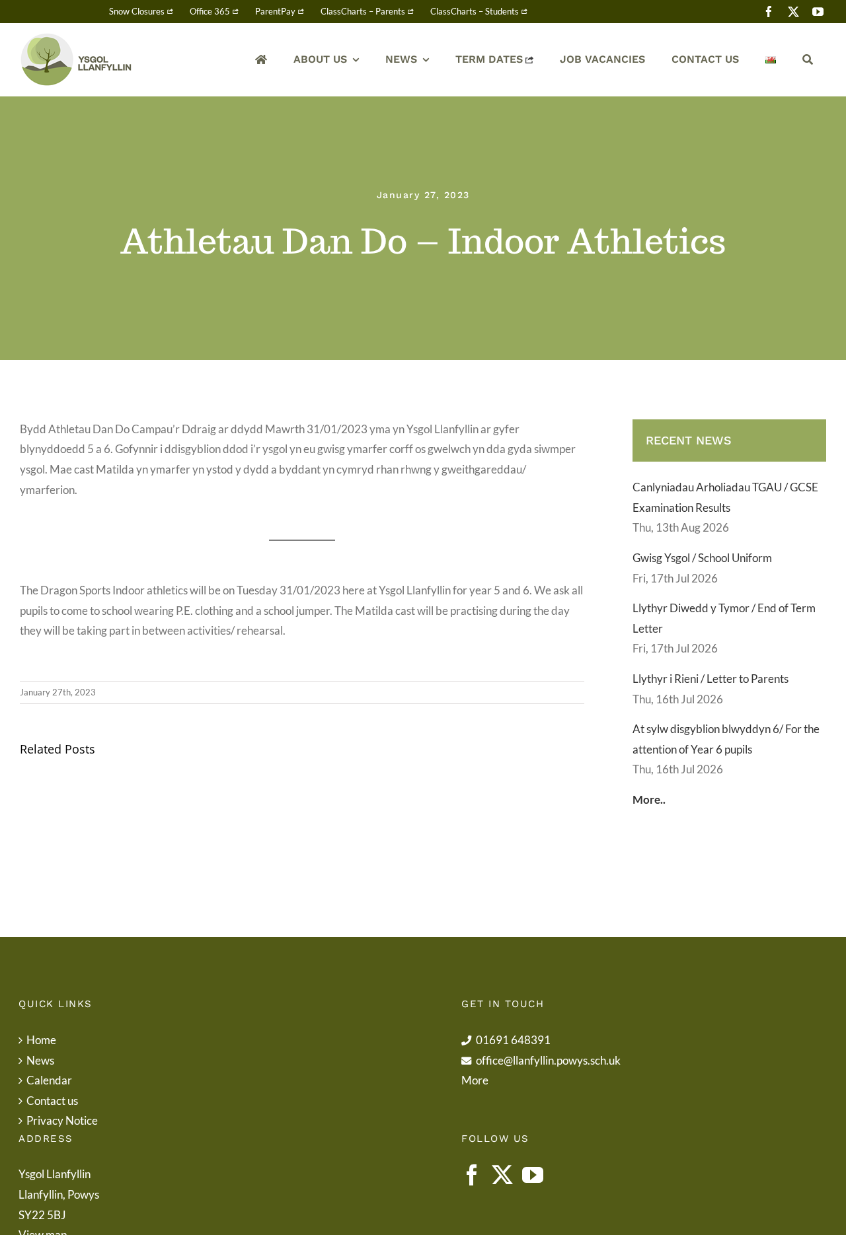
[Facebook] (471, 1174)
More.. (649, 799)
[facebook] (769, 11)
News (40, 1060)
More (474, 1080)
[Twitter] (502, 1174)
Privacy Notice (62, 1120)
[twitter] (793, 11)
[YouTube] (532, 1174)
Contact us (52, 1101)
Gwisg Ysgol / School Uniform (702, 558)
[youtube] (818, 11)
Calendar (49, 1080)
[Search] (807, 59)
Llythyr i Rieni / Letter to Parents (710, 679)
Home (41, 1040)
